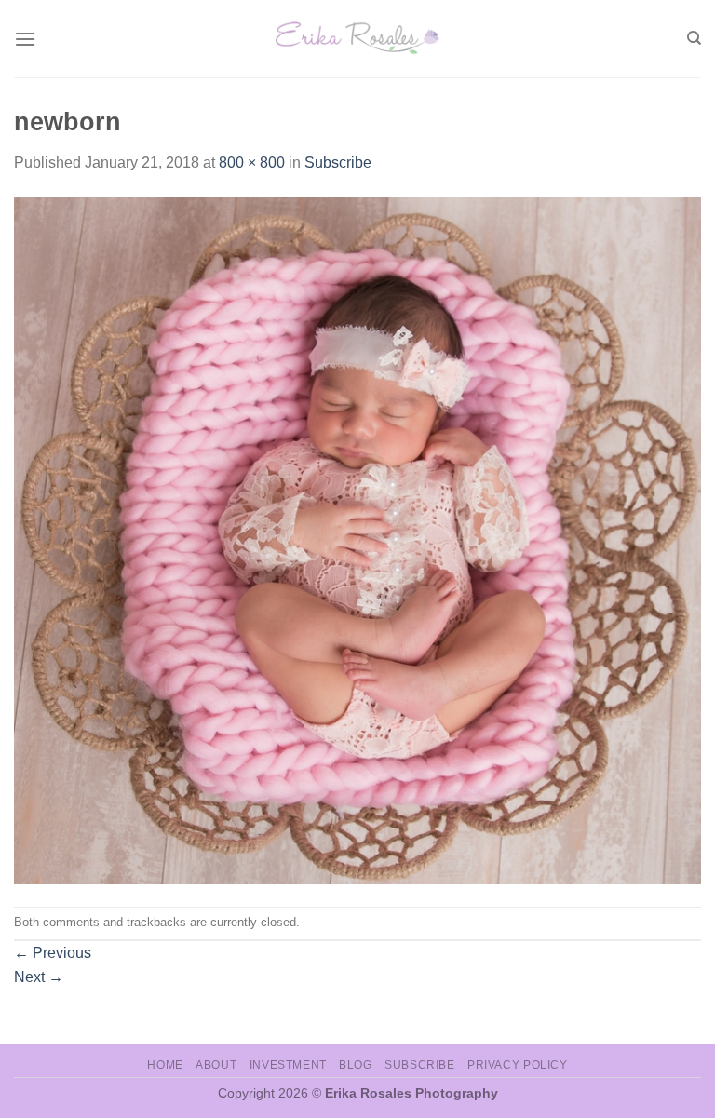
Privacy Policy (517, 1064)
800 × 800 (252, 162)
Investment (288, 1064)
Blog (355, 1064)
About (216, 1064)
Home (164, 1064)
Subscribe (337, 162)
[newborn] (357, 539)
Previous (52, 953)
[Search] (694, 38)
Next (38, 977)
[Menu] (25, 38)
